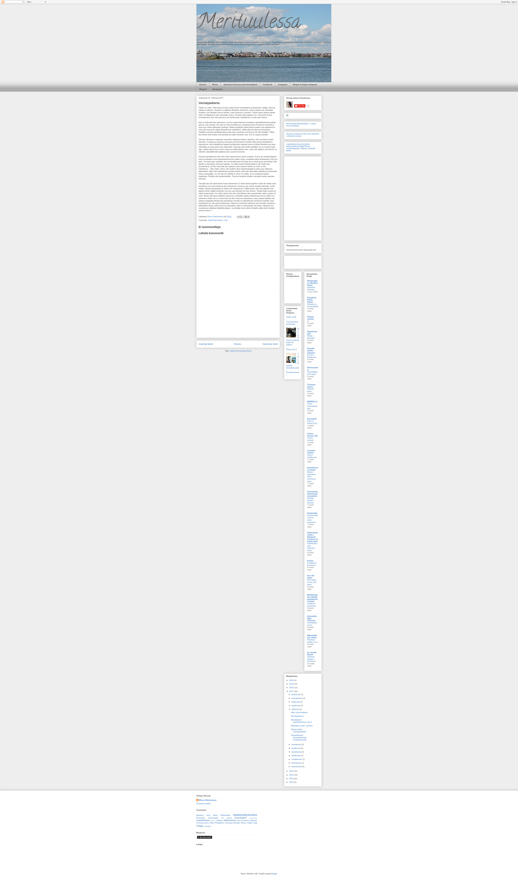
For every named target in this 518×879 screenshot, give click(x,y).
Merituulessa (248, 23)
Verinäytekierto (297, 716)
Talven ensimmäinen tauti (312, 406)
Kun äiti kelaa (310, 577)
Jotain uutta (291, 317)
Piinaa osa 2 (291, 349)
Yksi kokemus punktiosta (292, 323)
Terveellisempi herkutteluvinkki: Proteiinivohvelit (299, 737)
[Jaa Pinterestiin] (248, 216)
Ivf (222, 818)
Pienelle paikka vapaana (311, 350)
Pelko (212, 823)
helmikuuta (296, 763)
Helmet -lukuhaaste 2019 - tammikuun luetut (311, 476)
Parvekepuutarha (202, 823)
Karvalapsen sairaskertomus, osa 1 (301, 721)
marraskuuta (297, 698)
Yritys (225, 220)
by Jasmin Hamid (312, 653)
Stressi (243, 823)
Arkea (215, 815)
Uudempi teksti (206, 344)
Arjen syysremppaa (299, 712)
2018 (291, 687)
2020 (291, 680)
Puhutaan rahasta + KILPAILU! (311, 659)
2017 (291, 691)
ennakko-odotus (311, 451)
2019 (291, 684)
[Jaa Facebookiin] (246, 216)
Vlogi (255, 823)
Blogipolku (217, 89)
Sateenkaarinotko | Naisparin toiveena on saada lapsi (312, 537)
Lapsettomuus (203, 820)
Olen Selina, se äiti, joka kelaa (312, 582)
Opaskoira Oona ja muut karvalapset (240, 84)
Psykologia (229, 823)
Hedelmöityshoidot (215, 220)
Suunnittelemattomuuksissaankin (312, 494)
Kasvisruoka (253, 818)
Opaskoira (245, 820)
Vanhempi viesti (270, 344)
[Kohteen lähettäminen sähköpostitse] (238, 216)
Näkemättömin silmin (312, 636)
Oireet (239, 820)
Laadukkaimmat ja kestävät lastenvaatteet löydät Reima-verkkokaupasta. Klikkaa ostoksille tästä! (300, 147)
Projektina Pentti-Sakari (311, 300)
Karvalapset (240, 818)
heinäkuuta (296, 744)
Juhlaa (229, 818)
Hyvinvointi (200, 818)
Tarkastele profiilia (203, 804)
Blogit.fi (203, 89)
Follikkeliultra (225, 815)
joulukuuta (296, 694)
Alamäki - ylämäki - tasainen (311, 500)
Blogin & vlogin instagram (305, 84)
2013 (291, 782)
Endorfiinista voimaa (312, 469)
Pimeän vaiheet (310, 318)
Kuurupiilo (312, 419)
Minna (215, 84)
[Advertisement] (238, 317)
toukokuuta (296, 752)
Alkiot (208, 815)
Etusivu (202, 84)
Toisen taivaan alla (312, 434)
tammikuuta (297, 766)
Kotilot (310, 561)
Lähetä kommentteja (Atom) (240, 351)
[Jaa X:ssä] (243, 216)
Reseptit (236, 823)
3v (308, 321)
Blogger (274, 874)
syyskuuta (296, 705)
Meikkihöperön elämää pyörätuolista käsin (312, 598)
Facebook (267, 84)
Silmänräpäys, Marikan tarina (312, 283)
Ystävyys (207, 826)
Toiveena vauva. (311, 385)
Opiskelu (253, 820)
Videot (249, 823)
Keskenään (312, 513)
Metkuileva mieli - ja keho (302, 726)
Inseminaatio (213, 818)
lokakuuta (296, 702)
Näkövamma (230, 820)
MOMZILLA (312, 401)
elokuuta (295, 709)
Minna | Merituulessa (207, 800)
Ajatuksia (200, 815)
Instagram (282, 84)
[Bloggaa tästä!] (240, 216)
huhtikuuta (296, 755)
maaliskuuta (297, 759)
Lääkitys (219, 820)
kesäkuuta (296, 748)
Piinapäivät (219, 823)
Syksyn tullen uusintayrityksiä (298, 730)
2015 (291, 775)
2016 (291, 771)
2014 (291, 778)
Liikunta (213, 820)
